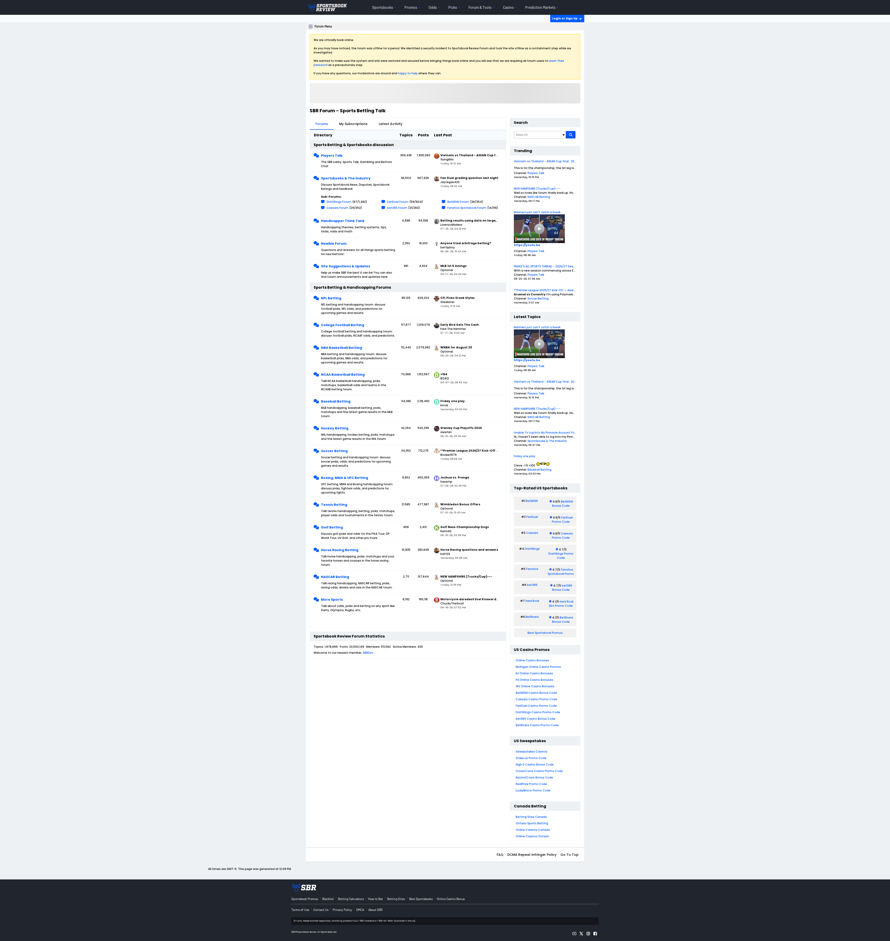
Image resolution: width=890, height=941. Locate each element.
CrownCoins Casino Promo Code (539, 771)
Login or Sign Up (565, 18)
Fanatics (532, 569)
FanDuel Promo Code (562, 520)
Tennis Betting (334, 504)
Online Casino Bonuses (532, 660)
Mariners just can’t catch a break (537, 212)
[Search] (570, 134)
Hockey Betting (334, 428)
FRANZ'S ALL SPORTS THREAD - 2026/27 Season (546, 266)
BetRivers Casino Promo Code (537, 725)
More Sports (332, 599)
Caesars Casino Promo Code (536, 699)
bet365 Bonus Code (562, 588)
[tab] (322, 124)
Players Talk (332, 155)
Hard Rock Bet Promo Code (561, 604)
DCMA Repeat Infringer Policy (531, 854)
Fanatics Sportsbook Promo (561, 572)
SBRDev (368, 653)
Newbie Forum (333, 243)
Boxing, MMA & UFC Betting (344, 477)
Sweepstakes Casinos (531, 751)
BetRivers (532, 617)
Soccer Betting (334, 451)
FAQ (500, 854)
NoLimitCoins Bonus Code (534, 777)
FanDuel (532, 517)
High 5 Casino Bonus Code (535, 764)
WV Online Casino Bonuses (535, 686)
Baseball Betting (335, 401)
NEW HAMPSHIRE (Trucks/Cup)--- (537, 189)
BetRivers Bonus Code (562, 620)
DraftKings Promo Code (560, 556)
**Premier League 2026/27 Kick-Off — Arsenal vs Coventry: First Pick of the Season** (573, 290)
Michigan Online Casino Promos (538, 667)
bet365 (532, 585)
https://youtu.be (527, 245)
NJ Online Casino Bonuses (534, 673)
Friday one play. (525, 456)
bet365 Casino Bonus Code (535, 719)
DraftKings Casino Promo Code (538, 712)
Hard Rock (532, 601)
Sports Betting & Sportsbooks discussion (354, 144)
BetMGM (532, 501)
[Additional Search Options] (563, 134)
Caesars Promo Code (562, 535)
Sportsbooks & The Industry (346, 178)
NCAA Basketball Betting (343, 374)
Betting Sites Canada (531, 817)
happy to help (408, 73)
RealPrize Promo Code (531, 784)
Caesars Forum (337, 208)
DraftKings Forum (339, 202)
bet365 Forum (397, 208)
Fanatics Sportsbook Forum (466, 208)
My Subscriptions (353, 124)
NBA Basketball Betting (341, 347)
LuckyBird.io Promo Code (533, 790)
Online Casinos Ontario (532, 836)
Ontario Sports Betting (532, 823)
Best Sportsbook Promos (545, 633)
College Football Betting (342, 325)
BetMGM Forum (458, 202)
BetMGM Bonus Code (562, 504)
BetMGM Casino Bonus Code (536, 693)
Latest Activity (390, 124)
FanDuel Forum (397, 202)
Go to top (569, 854)
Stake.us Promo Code (531, 758)
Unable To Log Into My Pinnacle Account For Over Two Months (557, 433)
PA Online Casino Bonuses (534, 680)
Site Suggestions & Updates (345, 266)
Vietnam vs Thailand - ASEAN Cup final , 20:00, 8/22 (550, 161)
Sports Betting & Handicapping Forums (352, 287)
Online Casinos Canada (533, 830)
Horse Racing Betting (339, 550)
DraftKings (532, 549)
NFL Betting (331, 298)
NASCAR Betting (335, 577)
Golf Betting (332, 527)
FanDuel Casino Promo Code (536, 706)
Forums (321, 124)
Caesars (532, 533)
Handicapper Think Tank (343, 221)
